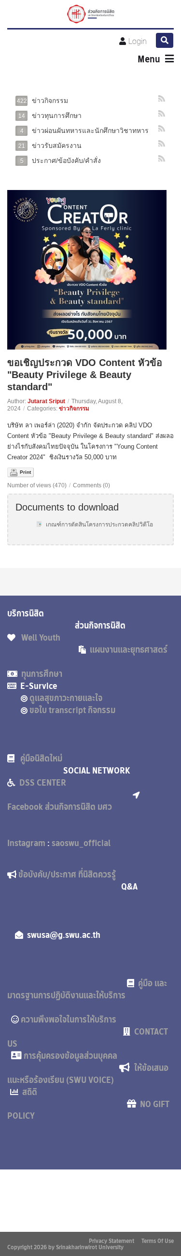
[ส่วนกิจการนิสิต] (90, 14)
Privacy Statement (111, 1241)
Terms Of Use (157, 1241)
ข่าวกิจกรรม (42, 100)
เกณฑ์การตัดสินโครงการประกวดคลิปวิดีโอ (99, 524)
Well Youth (43, 637)
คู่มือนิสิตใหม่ (42, 758)
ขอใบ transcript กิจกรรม (77, 710)
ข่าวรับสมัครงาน (50, 145)
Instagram (27, 843)
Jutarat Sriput (46, 401)
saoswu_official (81, 843)
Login (137, 41)
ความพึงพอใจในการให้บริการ (73, 1019)
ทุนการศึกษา (41, 674)
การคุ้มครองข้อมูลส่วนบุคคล (70, 1056)
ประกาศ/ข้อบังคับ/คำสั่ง (60, 160)
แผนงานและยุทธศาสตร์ (130, 650)
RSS (162, 98)
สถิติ (29, 1092)
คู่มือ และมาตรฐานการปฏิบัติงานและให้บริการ (87, 989)
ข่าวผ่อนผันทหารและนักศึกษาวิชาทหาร (84, 130)
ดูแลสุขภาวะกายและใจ (68, 698)
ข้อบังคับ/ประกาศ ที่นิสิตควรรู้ (74, 874)
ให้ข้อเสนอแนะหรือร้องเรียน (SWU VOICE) (87, 1074)
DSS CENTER (43, 782)
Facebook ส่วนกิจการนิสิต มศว (59, 807)
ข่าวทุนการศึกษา (50, 115)
